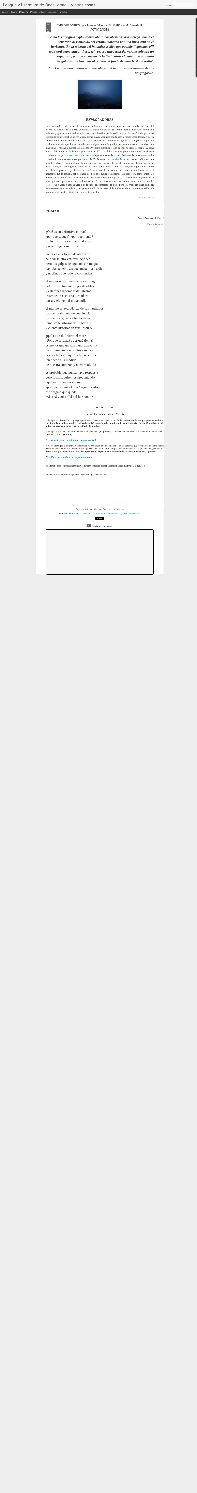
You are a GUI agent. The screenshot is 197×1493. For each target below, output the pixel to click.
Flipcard (13, 11)
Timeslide (63, 11)
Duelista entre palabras (113, 509)
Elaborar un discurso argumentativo (71, 457)
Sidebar (42, 11)
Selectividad (81, 513)
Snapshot (52, 11)
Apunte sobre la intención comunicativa (73, 440)
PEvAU (72, 513)
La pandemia (114, 159)
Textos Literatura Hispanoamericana (104, 513)
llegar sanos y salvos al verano (76, 155)
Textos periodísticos (131, 513)
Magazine (23, 11)
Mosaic (33, 11)
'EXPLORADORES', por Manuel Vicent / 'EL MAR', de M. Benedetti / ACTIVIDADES (99, 27)
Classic (4, 11)
